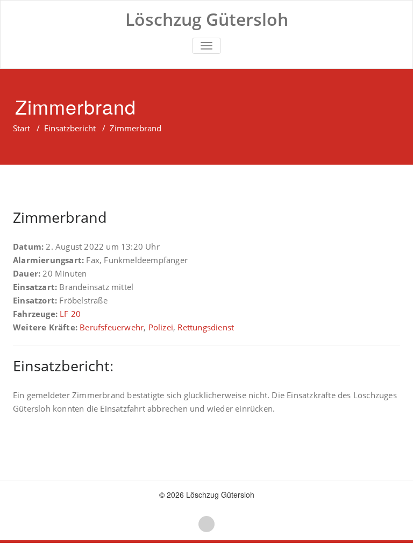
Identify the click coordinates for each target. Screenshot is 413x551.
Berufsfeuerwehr (112, 327)
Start (21, 128)
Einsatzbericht (70, 128)
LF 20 (70, 313)
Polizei (160, 327)
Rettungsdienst (205, 327)
